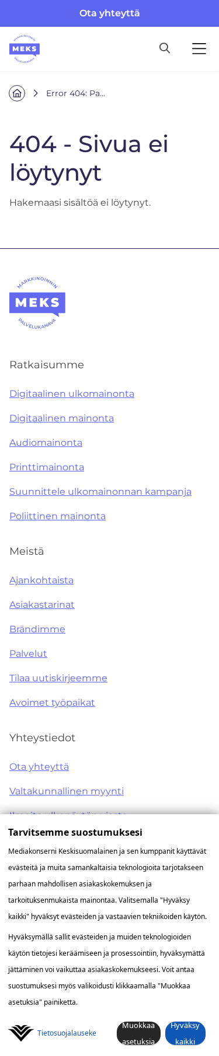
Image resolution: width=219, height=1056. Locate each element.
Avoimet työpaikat (52, 702)
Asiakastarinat (42, 604)
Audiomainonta (45, 442)
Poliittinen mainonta (57, 516)
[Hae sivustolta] (164, 49)
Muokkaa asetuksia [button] (138, 1033)
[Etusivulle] (24, 49)
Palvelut (28, 653)
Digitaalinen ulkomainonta (71, 393)
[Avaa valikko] (199, 49)
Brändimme (37, 629)
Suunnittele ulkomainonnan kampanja (100, 491)
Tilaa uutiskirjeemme (58, 678)
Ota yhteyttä (109, 13)
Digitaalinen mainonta (61, 418)
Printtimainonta (46, 467)
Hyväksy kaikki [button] (185, 1033)
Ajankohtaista (41, 580)
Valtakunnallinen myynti (66, 791)
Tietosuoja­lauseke (66, 1033)
